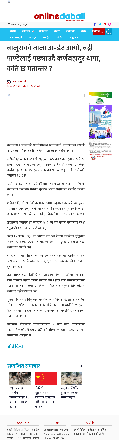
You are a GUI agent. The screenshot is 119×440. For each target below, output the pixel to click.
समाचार (24, 32)
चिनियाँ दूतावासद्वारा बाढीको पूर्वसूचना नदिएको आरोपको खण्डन (45, 399)
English (48, 39)
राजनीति (40, 32)
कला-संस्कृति (100, 32)
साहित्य (25, 39)
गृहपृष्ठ (12, 32)
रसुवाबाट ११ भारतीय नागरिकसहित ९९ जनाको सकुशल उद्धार (19, 399)
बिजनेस (86, 32)
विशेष (74, 32)
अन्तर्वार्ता (63, 32)
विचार (51, 32)
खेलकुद (13, 39)
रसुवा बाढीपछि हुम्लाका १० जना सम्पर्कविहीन (70, 395)
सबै (81, 368)
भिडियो (36, 39)
